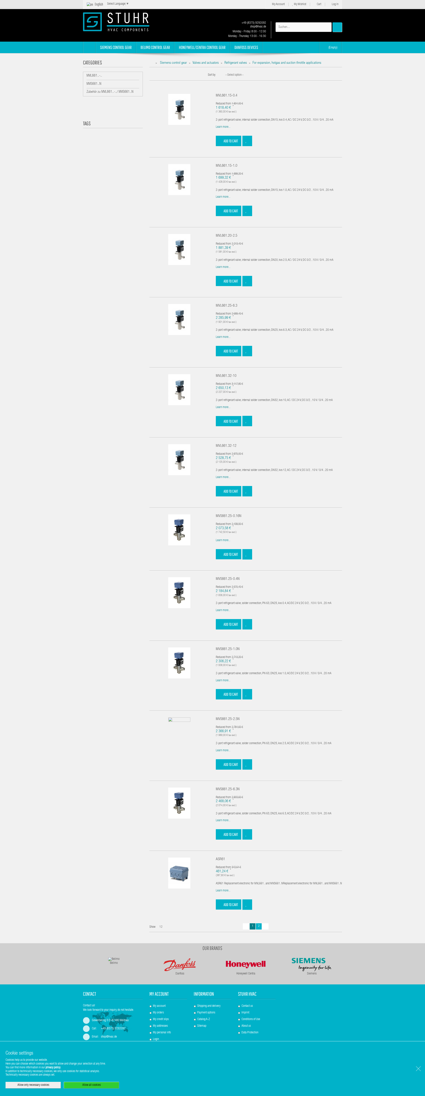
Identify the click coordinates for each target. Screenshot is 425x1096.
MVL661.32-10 (226, 376)
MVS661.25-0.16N (228, 516)
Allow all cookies (91, 1085)
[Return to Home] (152, 63)
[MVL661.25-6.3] (179, 319)
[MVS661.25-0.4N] (179, 592)
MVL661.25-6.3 (226, 306)
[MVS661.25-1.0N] (179, 662)
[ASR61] (179, 873)
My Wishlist (299, 4)
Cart (318, 4)
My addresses (160, 1026)
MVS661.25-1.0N (228, 649)
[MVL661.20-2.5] (179, 249)
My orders (158, 1012)
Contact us (247, 1006)
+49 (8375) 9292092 (253, 23)
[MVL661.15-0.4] (179, 109)
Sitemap (201, 1026)
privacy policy (53, 1067)
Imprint (245, 1012)
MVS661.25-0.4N (228, 579)
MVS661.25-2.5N (228, 719)
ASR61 (220, 859)
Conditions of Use (250, 1019)
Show (152, 927)
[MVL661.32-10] (179, 389)
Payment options (206, 1012)
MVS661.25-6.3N (228, 789)
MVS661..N (94, 84)
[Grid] (151, 77)
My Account (278, 4)
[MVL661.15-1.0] (179, 179)
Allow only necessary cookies (33, 1085)
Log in (334, 4)
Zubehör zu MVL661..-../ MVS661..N (110, 92)
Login (156, 1039)
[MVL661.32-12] (179, 459)
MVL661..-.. (94, 76)
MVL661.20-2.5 (226, 236)
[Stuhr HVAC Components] (124, 21)
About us (246, 1026)
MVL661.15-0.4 (226, 96)
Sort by (211, 75)
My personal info (162, 1032)
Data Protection (249, 1032)
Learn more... (223, 127)
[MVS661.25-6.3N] (179, 803)
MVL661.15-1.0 (226, 166)
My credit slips (161, 1019)
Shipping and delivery (208, 1006)
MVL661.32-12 (226, 446)
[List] (158, 77)
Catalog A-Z (203, 1019)
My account (159, 994)
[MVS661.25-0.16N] (179, 529)
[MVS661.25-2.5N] (179, 733)
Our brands (212, 948)
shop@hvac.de (257, 26)
